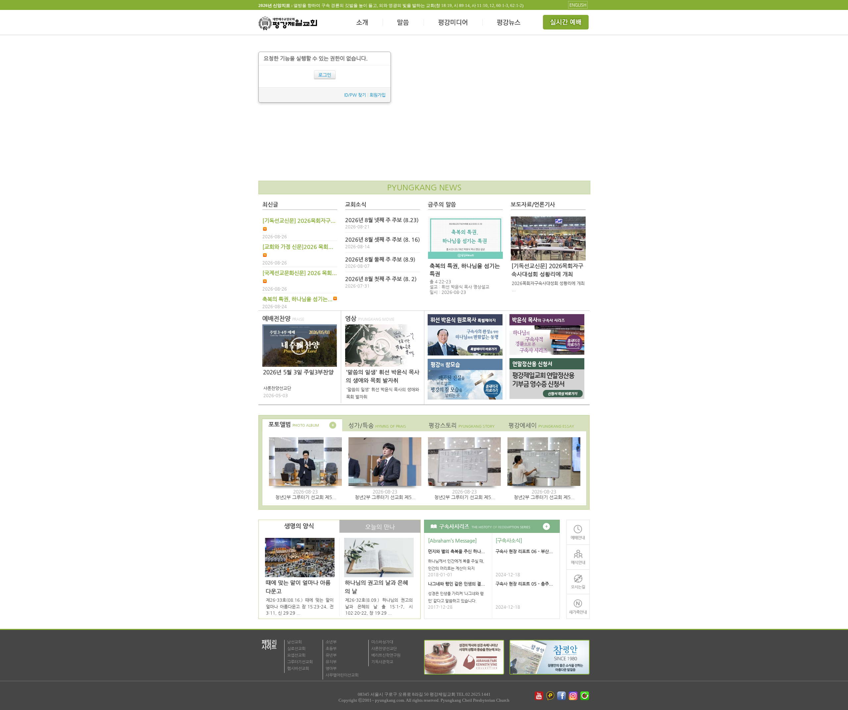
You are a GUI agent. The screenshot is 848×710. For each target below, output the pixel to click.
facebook (562, 695)
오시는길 (578, 581)
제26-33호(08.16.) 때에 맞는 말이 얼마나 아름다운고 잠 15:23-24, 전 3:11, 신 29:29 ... (300, 606)
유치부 (331, 662)
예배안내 (578, 532)
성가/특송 (377, 425)
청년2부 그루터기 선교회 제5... (305, 497)
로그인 (324, 74)
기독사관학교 (382, 662)
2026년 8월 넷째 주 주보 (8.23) (382, 220)
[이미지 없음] (465, 237)
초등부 (331, 649)
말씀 (403, 23)
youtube (539, 695)
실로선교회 (296, 649)
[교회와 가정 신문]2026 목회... (297, 247)
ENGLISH (577, 4)
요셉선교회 (296, 655)
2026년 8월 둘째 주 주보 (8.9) (380, 259)
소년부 (331, 642)
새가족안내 (578, 606)
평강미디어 (453, 23)
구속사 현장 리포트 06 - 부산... (524, 551)
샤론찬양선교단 (384, 649)
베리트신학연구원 (385, 655)
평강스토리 (462, 425)
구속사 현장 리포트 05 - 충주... (524, 583)
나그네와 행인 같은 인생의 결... (456, 583)
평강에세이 (541, 425)
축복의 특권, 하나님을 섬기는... (297, 299)
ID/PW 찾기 (355, 94)
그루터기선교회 (300, 662)
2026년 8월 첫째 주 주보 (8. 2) (381, 279)
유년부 (331, 655)
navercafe (585, 695)
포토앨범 (293, 425)
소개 (362, 23)
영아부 (331, 669)
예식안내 (578, 556)
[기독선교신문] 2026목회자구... (299, 221)
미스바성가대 (382, 642)
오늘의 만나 (380, 527)
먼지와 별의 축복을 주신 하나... (456, 551)
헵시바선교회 (298, 669)
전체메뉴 (566, 23)
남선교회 (294, 642)
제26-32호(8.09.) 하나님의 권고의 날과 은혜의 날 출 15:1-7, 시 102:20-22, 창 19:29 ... (379, 606)
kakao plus (550, 695)
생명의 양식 (299, 526)
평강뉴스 (509, 23)
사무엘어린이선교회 (342, 675)
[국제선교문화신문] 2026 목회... (299, 273)
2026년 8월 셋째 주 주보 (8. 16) (382, 240)
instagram (573, 695)
